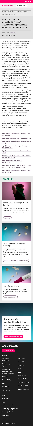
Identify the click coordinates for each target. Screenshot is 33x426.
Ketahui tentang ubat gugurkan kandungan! (16, 260)
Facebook (5, 412)
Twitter (2, 412)
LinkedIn (10, 412)
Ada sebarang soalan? (10, 297)
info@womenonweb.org (8, 405)
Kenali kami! (7, 218)
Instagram (7, 412)
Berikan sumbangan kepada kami (13, 336)
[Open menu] (30, 5)
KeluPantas (28, 1)
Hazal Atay (13, 32)
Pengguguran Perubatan (17, 11)
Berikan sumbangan (8, 350)
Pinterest (12, 411)
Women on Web (5, 10)
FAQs (9, 11)
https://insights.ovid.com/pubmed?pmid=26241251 (16, 138)
